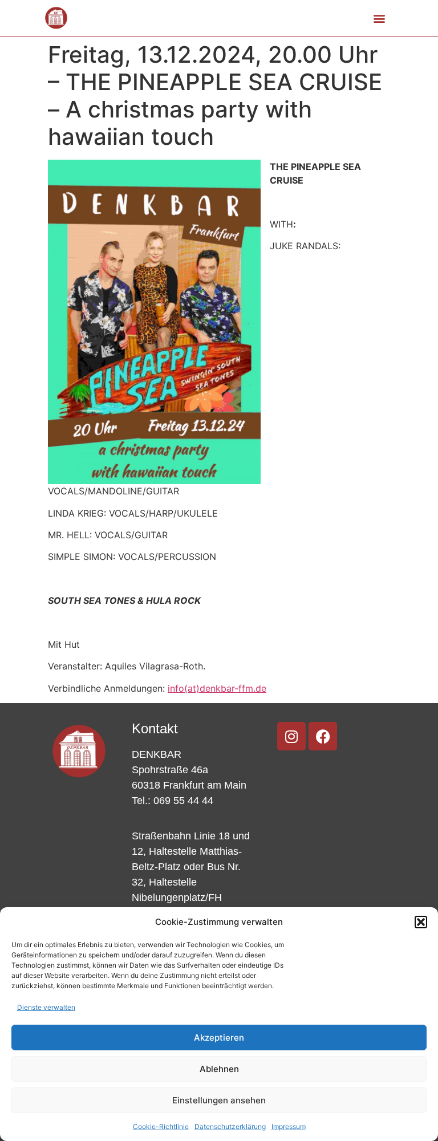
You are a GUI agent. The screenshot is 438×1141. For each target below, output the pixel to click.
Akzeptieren (219, 1037)
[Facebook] (323, 736)
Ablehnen (219, 1068)
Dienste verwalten (46, 1007)
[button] (421, 922)
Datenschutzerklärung (230, 1126)
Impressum (288, 1126)
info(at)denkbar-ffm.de (217, 688)
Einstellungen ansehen (219, 1100)
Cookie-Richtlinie (161, 1126)
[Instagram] (291, 736)
